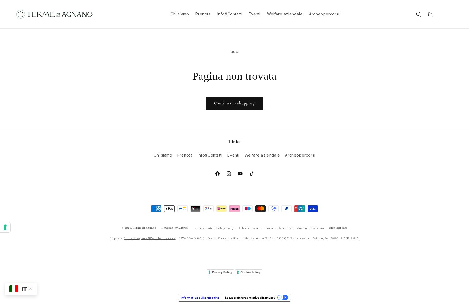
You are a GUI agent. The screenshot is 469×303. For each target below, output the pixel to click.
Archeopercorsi (300, 155)
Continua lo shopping (234, 103)
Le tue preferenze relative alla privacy (250, 297)
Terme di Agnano (144, 228)
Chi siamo (163, 155)
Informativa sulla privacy (216, 228)
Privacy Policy (222, 272)
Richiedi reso (338, 228)
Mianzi (183, 228)
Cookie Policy (250, 272)
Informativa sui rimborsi (256, 228)
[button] (419, 14)
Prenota (184, 155)
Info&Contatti (210, 155)
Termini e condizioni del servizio (301, 228)
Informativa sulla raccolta (200, 297)
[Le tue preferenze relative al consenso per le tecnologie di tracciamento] (5, 227)
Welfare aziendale (262, 155)
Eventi (233, 155)
